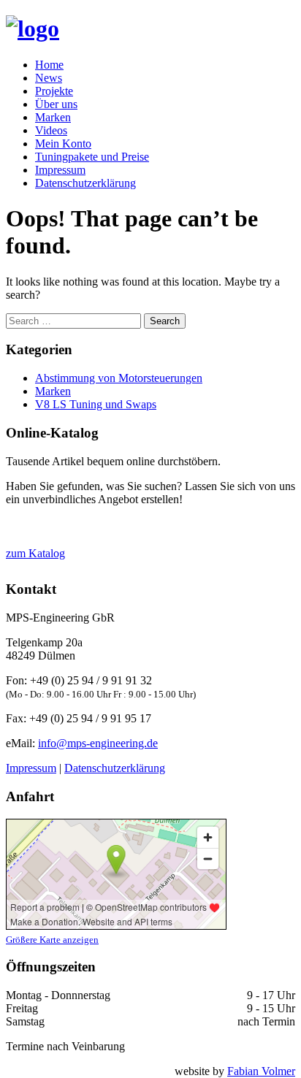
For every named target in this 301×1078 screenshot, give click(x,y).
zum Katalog (35, 553)
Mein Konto (63, 143)
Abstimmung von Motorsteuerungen (118, 378)
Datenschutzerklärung (85, 183)
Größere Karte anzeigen (52, 939)
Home (49, 64)
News (48, 78)
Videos (51, 130)
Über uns (56, 104)
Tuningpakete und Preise (92, 156)
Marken (53, 117)
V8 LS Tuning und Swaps (95, 404)
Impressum (60, 170)
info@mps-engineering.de (98, 743)
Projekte (54, 91)
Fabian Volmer (261, 1071)
